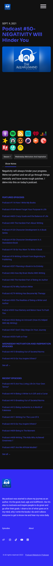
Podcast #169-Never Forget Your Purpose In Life (24, 209)
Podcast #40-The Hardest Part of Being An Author (25, 280)
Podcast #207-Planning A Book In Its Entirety (22, 266)
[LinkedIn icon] (27, 539)
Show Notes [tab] (10, 163)
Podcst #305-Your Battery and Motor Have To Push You (25, 311)
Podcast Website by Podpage (37, 555)
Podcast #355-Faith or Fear (14, 336)
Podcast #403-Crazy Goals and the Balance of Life (25, 216)
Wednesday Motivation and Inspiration (26, 343)
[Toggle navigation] (43, 6)
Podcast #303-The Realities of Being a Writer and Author (24, 301)
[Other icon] (4, 539)
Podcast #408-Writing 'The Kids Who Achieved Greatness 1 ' (23, 439)
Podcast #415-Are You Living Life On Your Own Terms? (23, 385)
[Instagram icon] (10, 539)
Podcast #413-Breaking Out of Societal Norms (23, 352)
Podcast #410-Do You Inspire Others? (19, 358)
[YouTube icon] (21, 539)
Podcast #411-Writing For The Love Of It (20, 417)
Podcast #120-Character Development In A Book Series (24, 231)
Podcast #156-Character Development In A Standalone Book (21, 241)
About (31, 528)
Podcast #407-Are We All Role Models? (19, 447)
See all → (6, 365)
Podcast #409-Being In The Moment (18, 430)
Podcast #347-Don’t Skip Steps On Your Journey (24, 330)
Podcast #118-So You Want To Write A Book (22, 249)
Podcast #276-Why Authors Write (17, 286)
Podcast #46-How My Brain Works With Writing (23, 273)
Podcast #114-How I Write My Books (19, 202)
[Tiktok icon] (15, 539)
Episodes (6, 528)
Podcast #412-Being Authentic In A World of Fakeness (22, 408)
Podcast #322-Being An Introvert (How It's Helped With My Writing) (24, 321)
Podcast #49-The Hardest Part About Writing (22, 223)
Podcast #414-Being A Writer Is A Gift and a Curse (25, 393)
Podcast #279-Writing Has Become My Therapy (23, 293)
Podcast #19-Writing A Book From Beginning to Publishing (23, 258)
